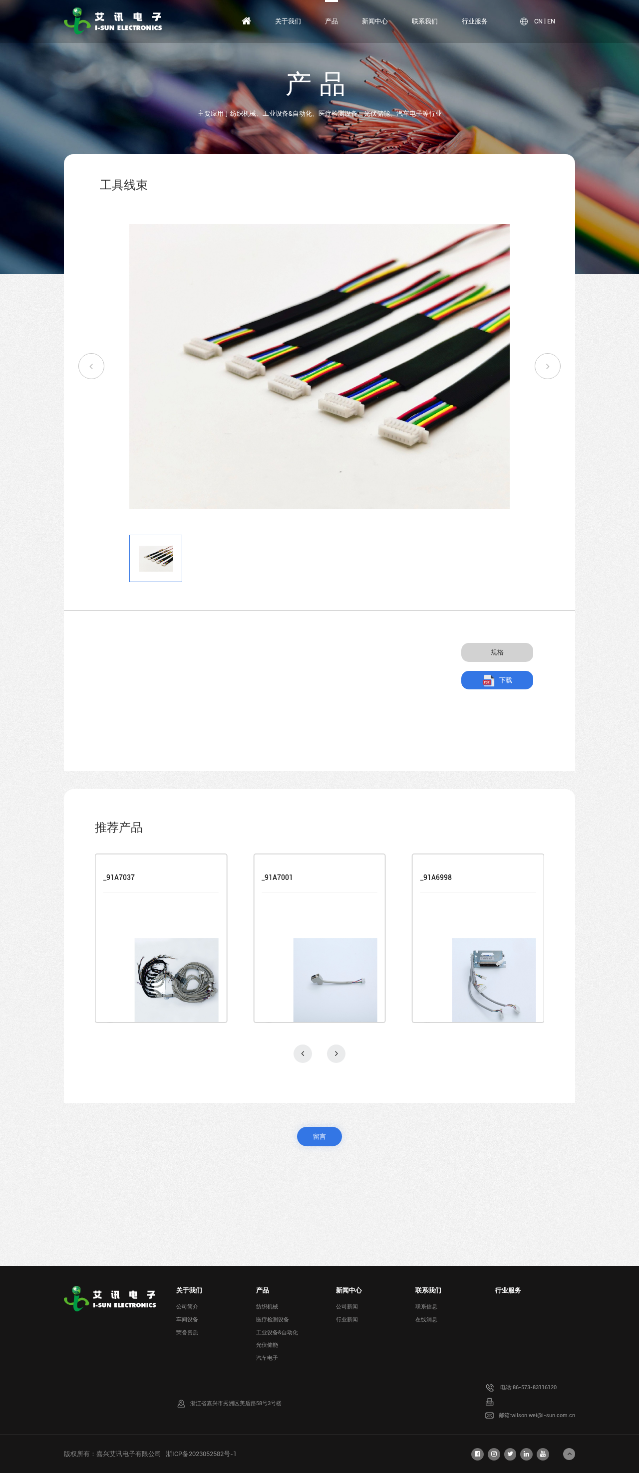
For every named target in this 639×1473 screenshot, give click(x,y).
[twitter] (510, 1454)
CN (538, 21)
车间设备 (187, 1319)
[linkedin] (526, 1454)
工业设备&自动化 (277, 1332)
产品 (331, 21)
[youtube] (543, 1454)
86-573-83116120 (535, 1387)
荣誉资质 (187, 1332)
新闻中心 (375, 21)
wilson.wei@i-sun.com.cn (543, 1415)
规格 (497, 652)
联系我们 (425, 21)
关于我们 (288, 21)
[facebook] (477, 1454)
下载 (505, 680)
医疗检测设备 (272, 1319)
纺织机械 (267, 1306)
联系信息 (426, 1306)
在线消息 (426, 1319)
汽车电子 (267, 1358)
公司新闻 (347, 1306)
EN (551, 21)
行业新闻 (347, 1319)
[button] (91, 366)
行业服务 (475, 21)
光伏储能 (267, 1345)
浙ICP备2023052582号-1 (201, 1454)
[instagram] (494, 1454)
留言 (319, 1136)
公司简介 (187, 1306)
